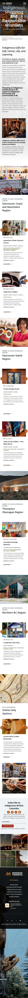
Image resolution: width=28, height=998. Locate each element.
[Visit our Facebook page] (15, 812)
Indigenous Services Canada (14, 889)
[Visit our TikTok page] (8, 812)
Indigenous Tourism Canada (14, 892)
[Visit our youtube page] (20, 920)
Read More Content (8, 260)
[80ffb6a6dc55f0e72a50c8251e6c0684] (22, 859)
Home (3, 37)
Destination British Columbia (14, 887)
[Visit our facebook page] (16, 920)
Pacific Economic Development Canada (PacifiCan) (14, 895)
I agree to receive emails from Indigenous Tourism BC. (14, 828)
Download (13, 908)
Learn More (6, 264)
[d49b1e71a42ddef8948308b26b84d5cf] (8, 859)
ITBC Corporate (14, 880)
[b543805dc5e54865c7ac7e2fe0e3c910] (20, 842)
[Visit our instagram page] (12, 920)
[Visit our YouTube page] (19, 812)
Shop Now (6, 757)
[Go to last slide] (2, 230)
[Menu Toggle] (24, 3)
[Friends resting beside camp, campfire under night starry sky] (6, 842)
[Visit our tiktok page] (8, 920)
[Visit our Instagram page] (12, 812)
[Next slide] (26, 230)
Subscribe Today (7, 826)
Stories (9, 37)
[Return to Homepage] (7, 3)
